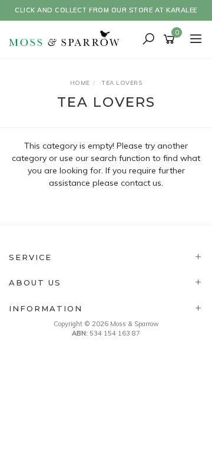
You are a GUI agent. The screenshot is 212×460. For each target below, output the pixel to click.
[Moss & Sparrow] (68, 39)
